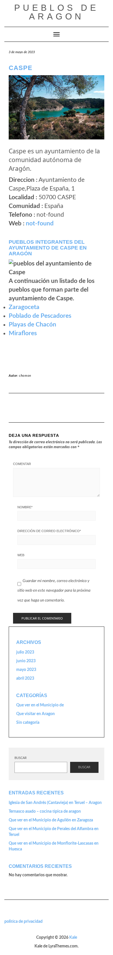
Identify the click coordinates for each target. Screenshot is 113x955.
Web (20, 555)
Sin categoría (27, 723)
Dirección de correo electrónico (49, 531)
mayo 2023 (26, 670)
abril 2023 (25, 678)
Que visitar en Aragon (35, 714)
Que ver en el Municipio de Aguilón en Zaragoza (51, 820)
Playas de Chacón (32, 325)
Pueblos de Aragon (56, 12)
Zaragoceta (24, 307)
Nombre (24, 507)
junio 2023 (26, 661)
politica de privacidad (23, 922)
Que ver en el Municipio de (40, 705)
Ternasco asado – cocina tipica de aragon (45, 811)
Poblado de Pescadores (40, 316)
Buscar (20, 758)
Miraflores (23, 333)
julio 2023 (25, 652)
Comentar (22, 464)
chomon (25, 375)
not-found (40, 223)
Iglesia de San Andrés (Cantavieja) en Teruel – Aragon (55, 803)
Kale (73, 938)
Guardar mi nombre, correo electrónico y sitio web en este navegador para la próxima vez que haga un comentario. (53, 590)
